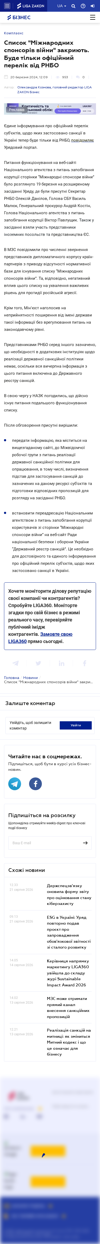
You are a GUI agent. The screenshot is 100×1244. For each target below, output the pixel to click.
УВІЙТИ (76, 725)
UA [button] (60, 6)
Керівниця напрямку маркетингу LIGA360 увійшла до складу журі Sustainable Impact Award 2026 (68, 972)
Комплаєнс (13, 33)
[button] (7, 6)
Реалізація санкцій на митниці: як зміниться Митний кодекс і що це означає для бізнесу (69, 1042)
